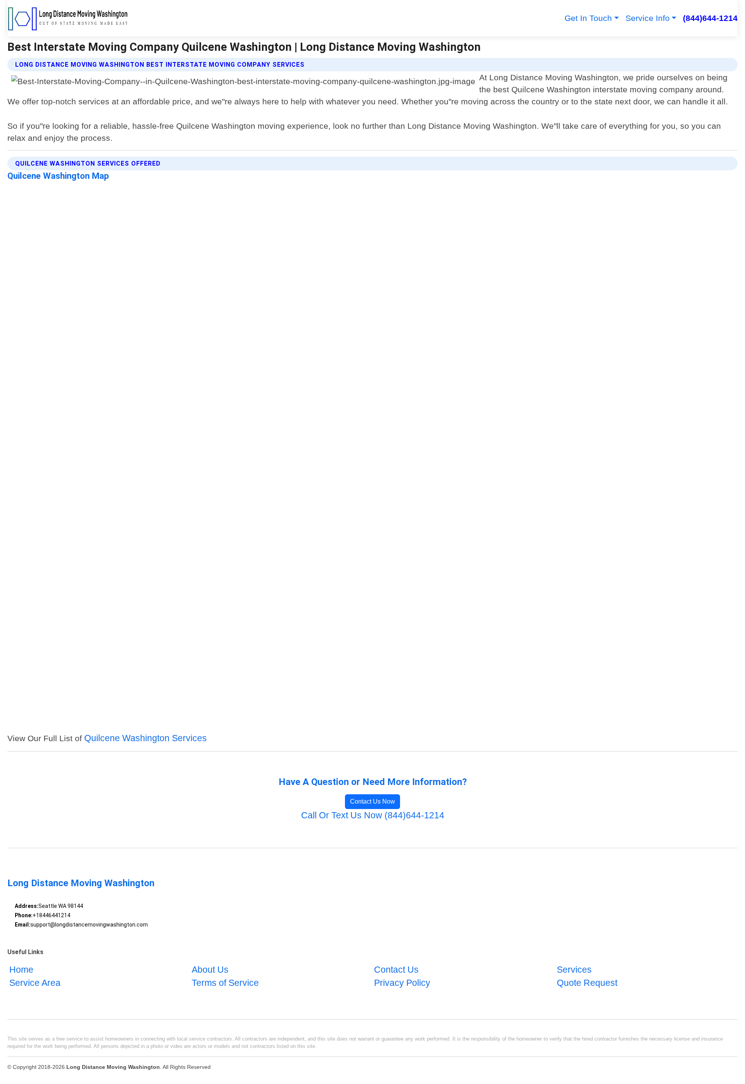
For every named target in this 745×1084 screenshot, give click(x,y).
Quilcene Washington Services (145, 738)
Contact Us (396, 970)
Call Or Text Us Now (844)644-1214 (372, 815)
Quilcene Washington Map (58, 176)
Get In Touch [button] (588, 18)
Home (21, 970)
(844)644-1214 (710, 18)
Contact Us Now (372, 801)
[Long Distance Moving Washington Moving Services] (68, 18)
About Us (210, 970)
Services (574, 970)
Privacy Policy (402, 983)
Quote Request (587, 983)
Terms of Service (225, 983)
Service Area (35, 983)
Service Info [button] (647, 18)
